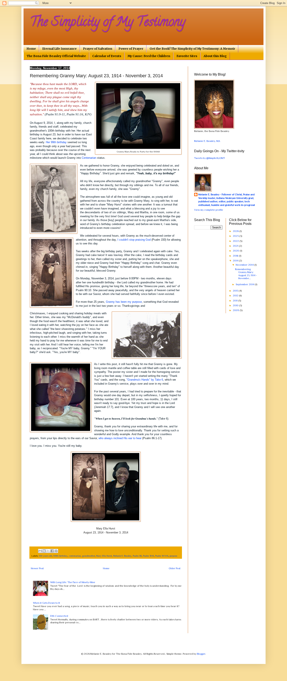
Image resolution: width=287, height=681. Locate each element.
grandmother (88, 555)
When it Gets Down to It (46, 602)
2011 (235, 300)
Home (31, 49)
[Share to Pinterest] (56, 551)
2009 (236, 310)
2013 (236, 290)
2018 (236, 255)
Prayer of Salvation (97, 49)
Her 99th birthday (56, 142)
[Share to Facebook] (52, 551)
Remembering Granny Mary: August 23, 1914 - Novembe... (246, 274)
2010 (236, 305)
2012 (236, 295)
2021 (236, 245)
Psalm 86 (137, 555)
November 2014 (245, 264)
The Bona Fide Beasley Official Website (56, 56)
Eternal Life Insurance (59, 49)
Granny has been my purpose (124, 301)
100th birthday (60, 555)
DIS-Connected (59, 615)
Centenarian (89, 157)
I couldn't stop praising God (134, 239)
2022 (236, 241)
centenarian (75, 555)
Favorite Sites (186, 56)
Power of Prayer (130, 49)
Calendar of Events (106, 56)
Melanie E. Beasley (122, 555)
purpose (173, 555)
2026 (236, 231)
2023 (236, 236)
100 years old (45, 555)
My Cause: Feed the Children (149, 56)
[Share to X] (48, 551)
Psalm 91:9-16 (161, 555)
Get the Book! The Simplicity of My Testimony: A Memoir (192, 49)
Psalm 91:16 (148, 555)
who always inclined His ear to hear (120, 438)
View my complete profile (208, 209)
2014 (236, 260)
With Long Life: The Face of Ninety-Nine (72, 582)
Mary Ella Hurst (104, 555)
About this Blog (215, 56)
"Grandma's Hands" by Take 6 (144, 379)
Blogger (201, 653)
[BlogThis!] (44, 551)
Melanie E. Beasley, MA (207, 141)
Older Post (174, 568)
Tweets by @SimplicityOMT (209, 158)
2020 (236, 250)
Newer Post (37, 568)
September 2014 (245, 284)
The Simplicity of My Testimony (107, 23)
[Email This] (40, 551)
